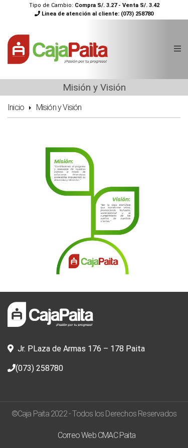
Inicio (16, 107)
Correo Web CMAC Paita (96, 435)
